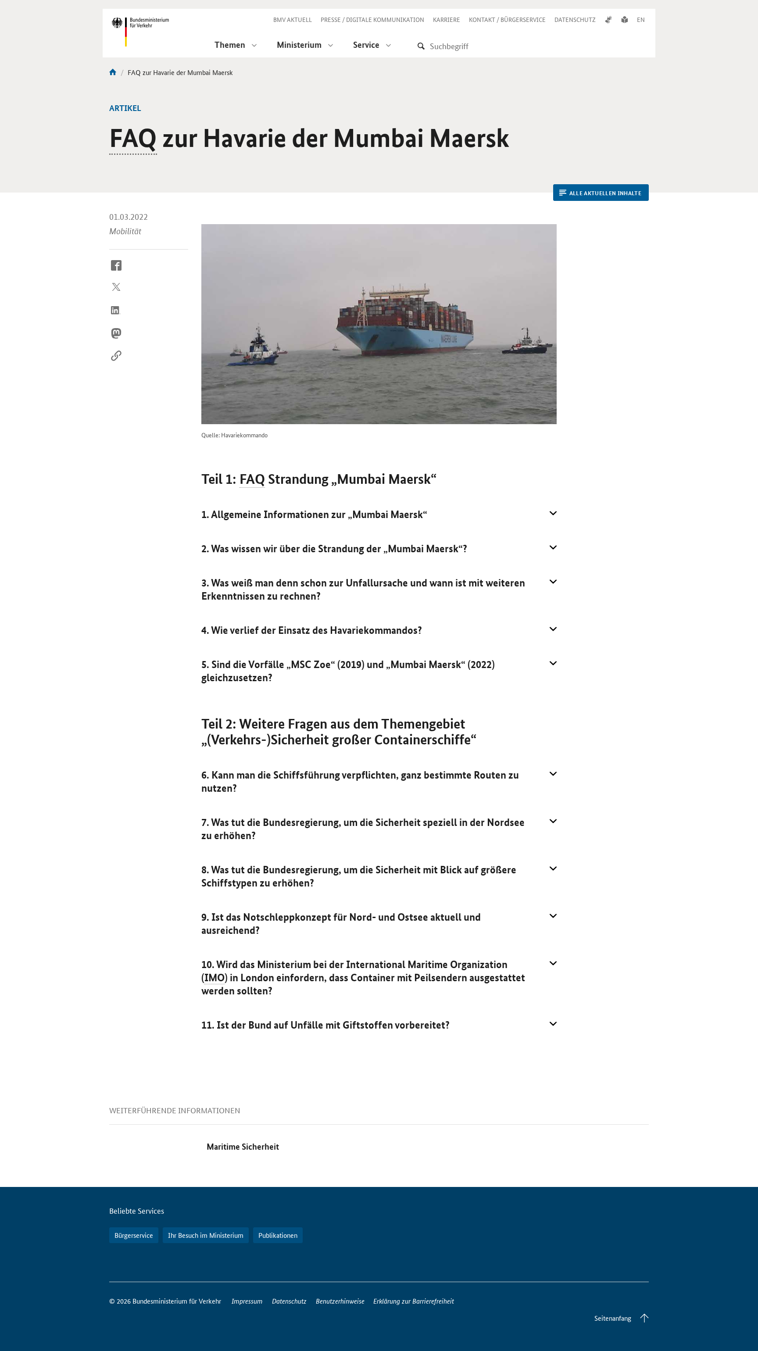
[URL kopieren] (116, 362)
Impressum (247, 1300)
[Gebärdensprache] (608, 19)
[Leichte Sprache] (624, 19)
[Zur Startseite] (112, 72)
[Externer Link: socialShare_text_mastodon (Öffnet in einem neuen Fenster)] (116, 340)
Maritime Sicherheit (243, 1146)
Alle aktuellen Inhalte (605, 193)
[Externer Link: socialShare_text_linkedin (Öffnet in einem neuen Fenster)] (116, 317)
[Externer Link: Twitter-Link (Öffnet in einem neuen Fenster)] (116, 294)
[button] (379, 514)
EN (641, 19)
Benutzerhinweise (340, 1300)
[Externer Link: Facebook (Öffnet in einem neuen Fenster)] (116, 272)
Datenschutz (289, 1300)
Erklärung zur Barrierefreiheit (413, 1300)
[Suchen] (421, 46)
